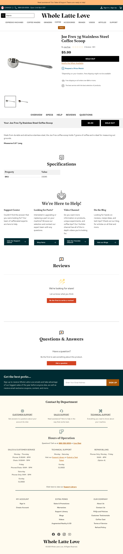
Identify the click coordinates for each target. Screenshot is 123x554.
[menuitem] (22, 503)
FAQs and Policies (100, 512)
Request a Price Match (74, 68)
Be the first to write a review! (61, 300)
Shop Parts (41, 242)
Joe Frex (67, 47)
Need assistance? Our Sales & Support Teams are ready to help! (61, 2)
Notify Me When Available (72, 63)
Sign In (22, 504)
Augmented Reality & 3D (61, 523)
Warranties (61, 508)
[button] (61, 363)
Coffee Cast (100, 519)
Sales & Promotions (61, 504)
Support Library (58, 457)
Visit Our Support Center (13, 241)
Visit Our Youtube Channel (73, 241)
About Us (100, 504)
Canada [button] (6, 8)
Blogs (61, 516)
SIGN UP (113, 382)
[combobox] (19, 15)
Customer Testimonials (100, 516)
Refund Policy (100, 527)
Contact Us (100, 508)
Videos (61, 519)
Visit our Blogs (102, 242)
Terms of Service (100, 523)
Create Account (22, 508)
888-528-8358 (65, 443)
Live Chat (77, 443)
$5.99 (90, 123)
